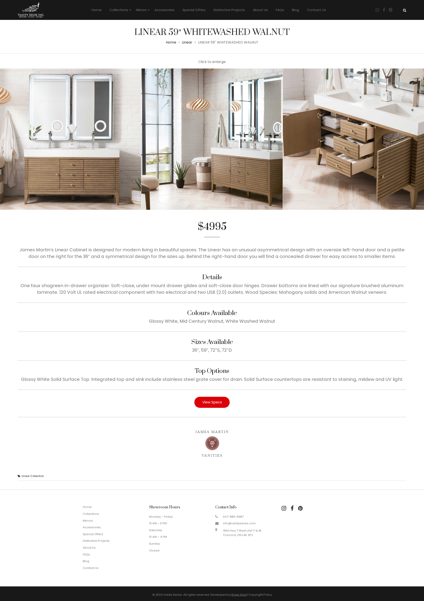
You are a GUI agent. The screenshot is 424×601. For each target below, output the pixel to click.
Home (97, 10)
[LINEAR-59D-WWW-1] (70, 139)
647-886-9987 (233, 517)
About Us (260, 10)
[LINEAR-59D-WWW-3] (353, 139)
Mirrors (141, 10)
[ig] (284, 508)
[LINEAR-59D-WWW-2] (211, 139)
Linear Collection (33, 476)
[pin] (300, 508)
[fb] (292, 508)
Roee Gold (239, 595)
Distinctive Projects (229, 10)
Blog (295, 10)
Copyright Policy (260, 595)
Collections (119, 10)
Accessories (164, 10)
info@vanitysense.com (239, 523)
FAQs (280, 10)
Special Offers (194, 10)
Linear (187, 42)
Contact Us (316, 10)
